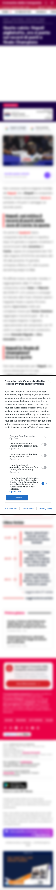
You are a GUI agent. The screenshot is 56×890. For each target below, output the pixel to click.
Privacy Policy (45, 508)
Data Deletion (10, 508)
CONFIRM (17, 497)
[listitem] (28, 437)
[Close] (50, 382)
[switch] (44, 444)
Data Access (28, 508)
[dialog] (28, 445)
